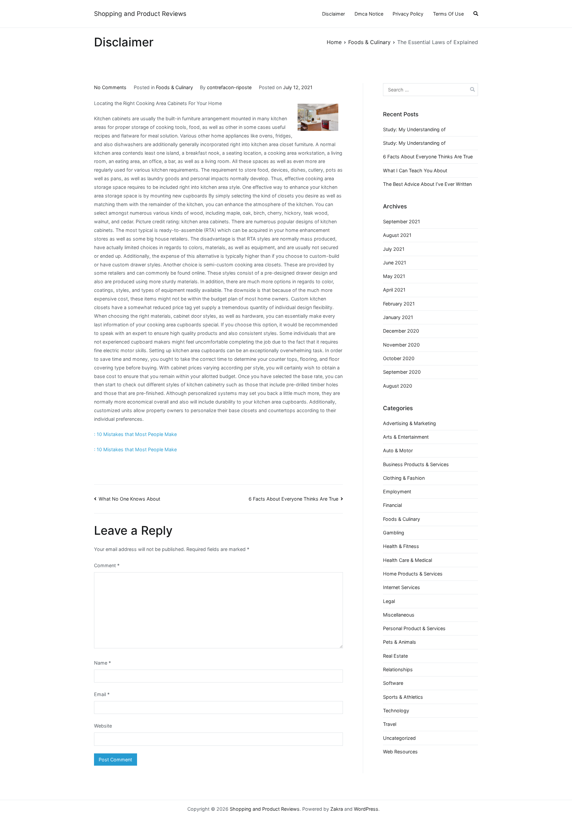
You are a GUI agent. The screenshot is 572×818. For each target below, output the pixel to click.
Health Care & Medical (407, 560)
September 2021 (401, 221)
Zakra (336, 809)
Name (102, 663)
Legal (389, 601)
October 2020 (398, 358)
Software (393, 683)
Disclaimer (333, 14)
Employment (397, 491)
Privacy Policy (408, 14)
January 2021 (398, 317)
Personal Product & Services (414, 628)
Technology (396, 710)
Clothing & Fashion (404, 478)
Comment (106, 565)
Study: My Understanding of (414, 129)
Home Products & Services (413, 573)
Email (102, 694)
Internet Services (401, 587)
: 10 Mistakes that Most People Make (135, 434)
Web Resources (400, 751)
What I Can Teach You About (415, 170)
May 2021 (394, 276)
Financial (392, 505)
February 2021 (399, 303)
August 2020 (397, 386)
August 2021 (397, 235)
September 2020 (402, 372)
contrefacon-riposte (229, 87)
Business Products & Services (416, 464)
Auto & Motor (398, 450)
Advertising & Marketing (409, 423)
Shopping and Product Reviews (140, 14)
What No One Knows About (129, 499)
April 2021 (394, 290)
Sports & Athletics (403, 697)
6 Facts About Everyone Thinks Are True (293, 499)
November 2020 (401, 345)
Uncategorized (399, 738)
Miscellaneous (398, 615)
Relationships (398, 669)
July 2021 (394, 249)
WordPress (366, 809)
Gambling (393, 532)
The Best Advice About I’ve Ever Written (427, 184)
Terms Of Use (448, 14)
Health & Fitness (401, 546)
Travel (389, 724)
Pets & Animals (399, 642)
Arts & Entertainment (406, 437)
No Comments (110, 87)
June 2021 (394, 262)
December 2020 (401, 331)
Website (103, 726)
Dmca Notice (369, 14)
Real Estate (395, 656)
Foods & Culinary (174, 87)
